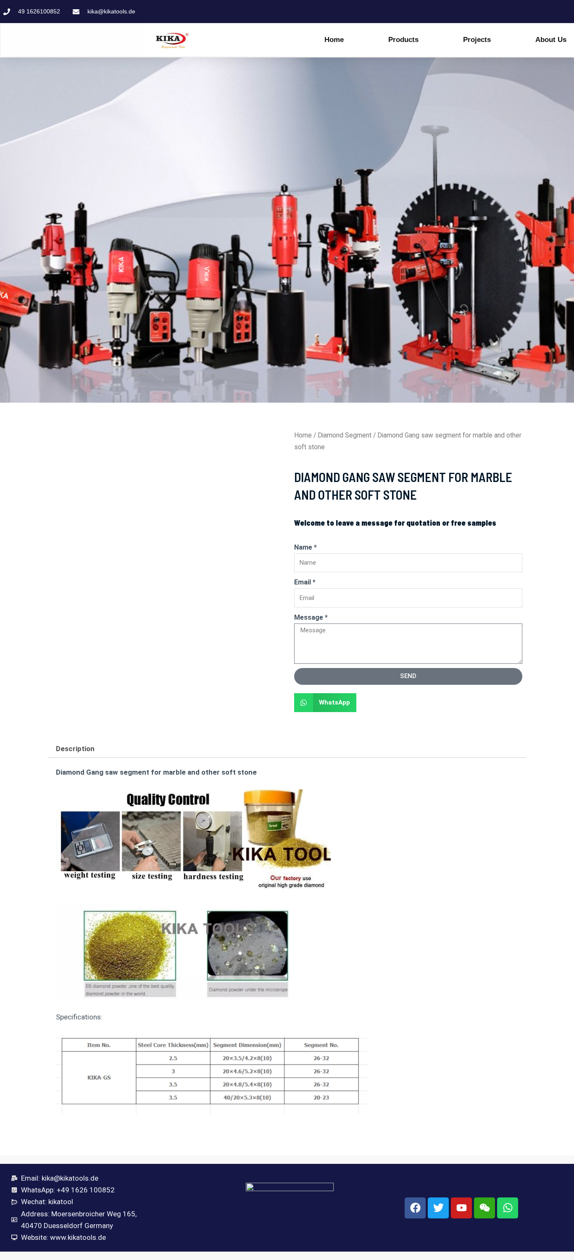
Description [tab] (75, 748)
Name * (305, 547)
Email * (305, 582)
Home (334, 40)
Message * (311, 617)
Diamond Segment (344, 435)
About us (550, 40)
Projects (477, 40)
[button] (325, 702)
